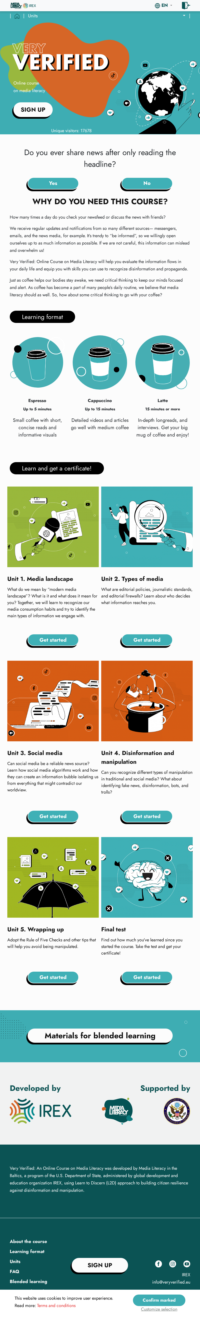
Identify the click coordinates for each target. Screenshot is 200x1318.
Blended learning (28, 1281)
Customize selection (159, 1309)
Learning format (27, 1251)
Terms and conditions (56, 1305)
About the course (28, 1241)
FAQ (14, 1271)
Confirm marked (159, 1300)
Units (15, 1261)
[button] (163, 5)
